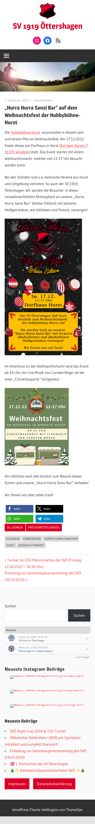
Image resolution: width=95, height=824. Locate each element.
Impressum (17, 783)
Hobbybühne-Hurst (25, 132)
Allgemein (15, 527)
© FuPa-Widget (82, 657)
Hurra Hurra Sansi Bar (61, 538)
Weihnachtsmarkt (31, 545)
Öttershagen (38, 640)
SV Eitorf (23, 640)
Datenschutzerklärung (54, 783)
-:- (87, 638)
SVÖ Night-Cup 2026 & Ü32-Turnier (38, 731)
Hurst (10, 545)
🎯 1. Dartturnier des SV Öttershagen (39, 763)
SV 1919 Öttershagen (47, 26)
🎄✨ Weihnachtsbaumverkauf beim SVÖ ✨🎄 (47, 770)
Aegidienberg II (45, 651)
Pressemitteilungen (43, 527)
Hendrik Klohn (43, 100)
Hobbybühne (32, 538)
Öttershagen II (26, 651)
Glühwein (13, 538)
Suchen (10, 606)
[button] (19, 509)
